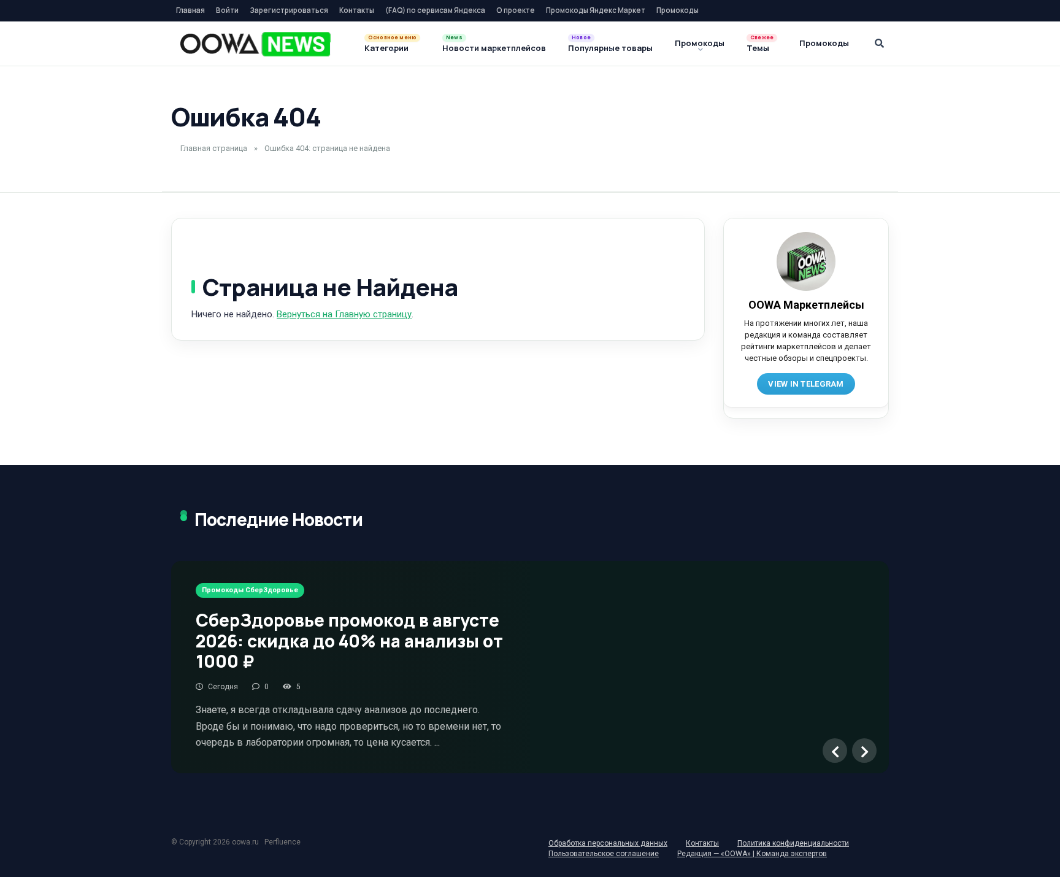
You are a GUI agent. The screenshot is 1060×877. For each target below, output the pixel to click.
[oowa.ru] (255, 44)
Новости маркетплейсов (494, 47)
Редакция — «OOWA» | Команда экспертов (752, 853)
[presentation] (835, 750)
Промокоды (677, 10)
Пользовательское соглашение (603, 853)
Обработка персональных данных (607, 843)
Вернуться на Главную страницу (344, 314)
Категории (386, 47)
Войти (227, 10)
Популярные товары (610, 47)
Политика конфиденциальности (793, 843)
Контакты (356, 10)
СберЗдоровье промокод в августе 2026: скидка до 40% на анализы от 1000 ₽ (349, 640)
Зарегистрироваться (289, 10)
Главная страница (213, 148)
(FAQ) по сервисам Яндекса (435, 10)
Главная (190, 10)
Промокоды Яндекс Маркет (595, 10)
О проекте (515, 10)
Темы (758, 47)
